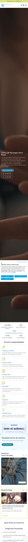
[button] (26, 5)
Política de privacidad (22, 262)
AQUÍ (22, 268)
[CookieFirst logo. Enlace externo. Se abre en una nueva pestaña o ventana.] (1, 263)
